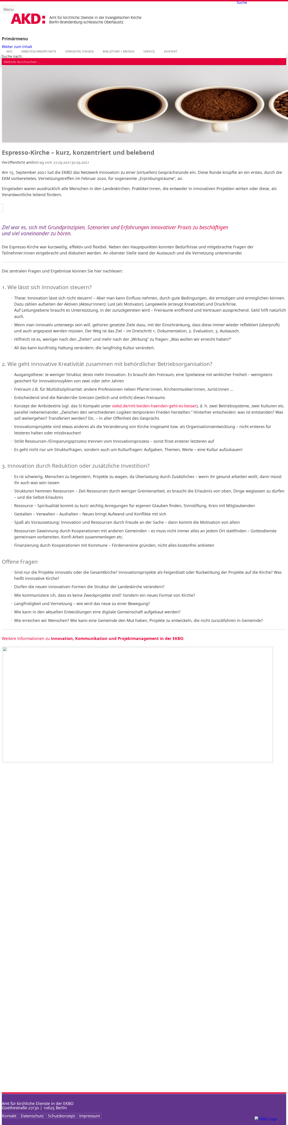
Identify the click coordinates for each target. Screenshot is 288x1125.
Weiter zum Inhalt (17, 46)
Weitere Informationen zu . (93, 638)
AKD (9, 51)
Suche (242, 2)
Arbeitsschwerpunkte (38, 51)
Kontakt (171, 51)
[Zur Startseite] (76, 28)
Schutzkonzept (61, 1115)
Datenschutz (32, 1115)
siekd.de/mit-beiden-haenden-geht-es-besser (154, 405)
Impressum (89, 1115)
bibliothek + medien (118, 51)
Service (149, 51)
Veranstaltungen (79, 51)
